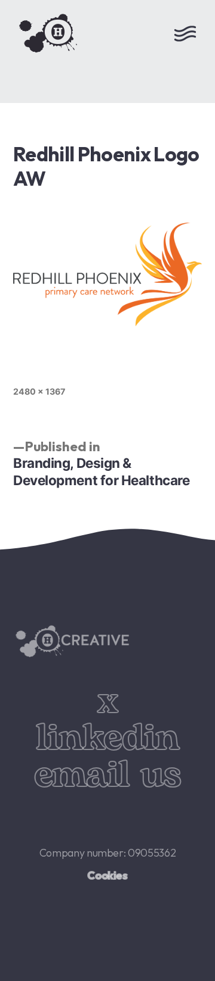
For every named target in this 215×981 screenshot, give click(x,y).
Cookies (107, 875)
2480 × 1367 (39, 391)
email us (107, 775)
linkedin (107, 738)
